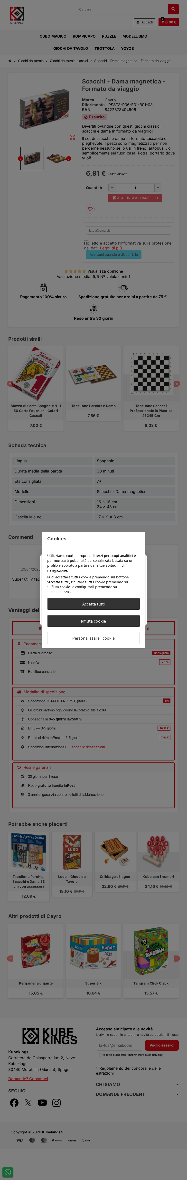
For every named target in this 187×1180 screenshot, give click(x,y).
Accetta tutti (93, 603)
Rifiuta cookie (93, 621)
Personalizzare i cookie (93, 638)
